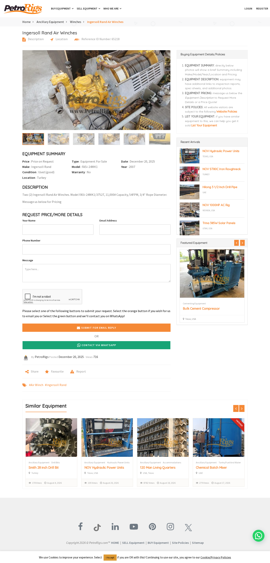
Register (262, 8)
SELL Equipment (133, 543)
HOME (115, 543)
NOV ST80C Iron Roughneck (222, 169)
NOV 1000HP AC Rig (216, 205)
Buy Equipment (61, 8)
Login (248, 8)
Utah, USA (207, 228)
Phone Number (31, 240)
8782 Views (148, 482)
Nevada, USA (209, 210)
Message (27, 260)
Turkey (206, 174)
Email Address (108, 220)
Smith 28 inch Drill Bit (44, 467)
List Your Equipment (204, 125)
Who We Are (111, 8)
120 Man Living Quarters (158, 467)
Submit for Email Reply (98, 327)
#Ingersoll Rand (55, 385)
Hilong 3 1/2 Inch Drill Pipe (220, 187)
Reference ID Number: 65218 (100, 39)
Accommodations (172, 462)
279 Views (204, 482)
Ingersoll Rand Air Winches (105, 22)
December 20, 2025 (71, 357)
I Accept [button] (110, 557)
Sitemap (198, 543)
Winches (75, 22)
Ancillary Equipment (50, 22)
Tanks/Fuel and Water (230, 462)
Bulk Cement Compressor (201, 308)
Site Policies (180, 543)
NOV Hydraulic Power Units (221, 151)
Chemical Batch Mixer (211, 467)
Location (61, 39)
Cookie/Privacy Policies (215, 557)
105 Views (92, 482)
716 (95, 357)
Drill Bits (55, 462)
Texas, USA (208, 156)
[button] (241, 8)
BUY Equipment (158, 543)
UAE (204, 192)
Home (26, 22)
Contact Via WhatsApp (99, 345)
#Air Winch (36, 385)
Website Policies (226, 111)
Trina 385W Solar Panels (219, 223)
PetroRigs (42, 357)
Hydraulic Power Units (118, 462)
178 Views (37, 482)
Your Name (28, 220)
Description (35, 39)
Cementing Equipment (194, 303)
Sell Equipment (87, 8)
